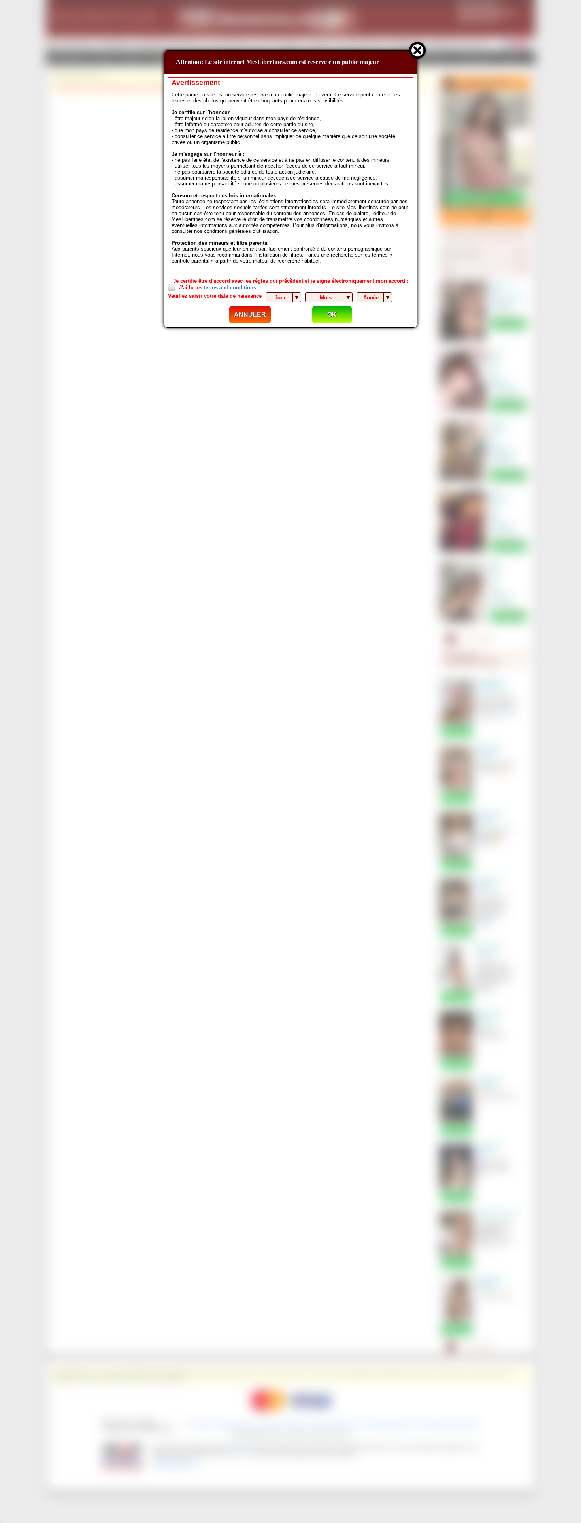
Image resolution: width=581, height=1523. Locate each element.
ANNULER (250, 314)
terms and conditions (230, 288)
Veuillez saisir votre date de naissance (215, 296)
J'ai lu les (217, 288)
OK (332, 314)
